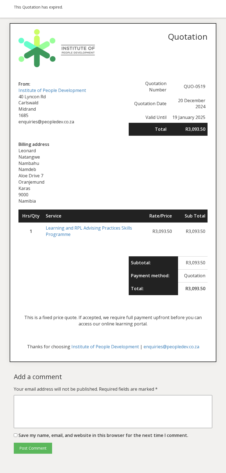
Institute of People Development (52, 90)
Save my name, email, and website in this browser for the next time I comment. (103, 435)
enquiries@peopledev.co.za (171, 347)
